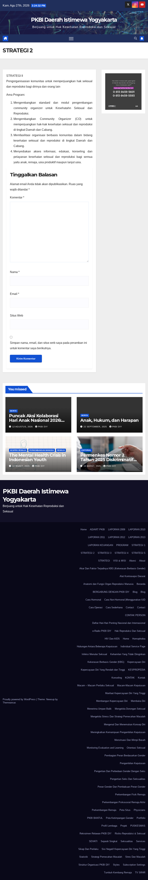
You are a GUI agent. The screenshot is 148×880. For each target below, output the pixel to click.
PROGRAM (122, 545)
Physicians (139, 810)
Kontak (141, 677)
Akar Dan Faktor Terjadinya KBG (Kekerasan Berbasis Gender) (112, 568)
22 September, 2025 (96, 427)
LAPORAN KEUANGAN (100, 545)
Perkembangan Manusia (41, 450)
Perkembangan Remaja (104, 810)
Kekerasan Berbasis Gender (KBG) (106, 662)
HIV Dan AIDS (112, 638)
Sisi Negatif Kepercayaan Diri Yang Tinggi (123, 849)
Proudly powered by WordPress (19, 699)
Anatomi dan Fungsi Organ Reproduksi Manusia (108, 584)
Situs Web (16, 315)
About (142, 560)
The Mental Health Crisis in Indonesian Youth (37, 457)
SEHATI (93, 841)
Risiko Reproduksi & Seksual (130, 833)
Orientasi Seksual (136, 747)
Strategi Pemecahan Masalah (106, 856)
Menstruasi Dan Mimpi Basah (129, 740)
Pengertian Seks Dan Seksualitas (127, 779)
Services (140, 841)
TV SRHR (140, 872)
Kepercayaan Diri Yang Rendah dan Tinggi (103, 669)
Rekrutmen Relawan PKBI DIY (96, 833)
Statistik (83, 856)
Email (14, 293)
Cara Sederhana (114, 607)
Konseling (117, 677)
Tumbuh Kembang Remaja (118, 872)
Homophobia (138, 638)
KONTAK (130, 677)
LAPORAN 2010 (136, 529)
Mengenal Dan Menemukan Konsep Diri (124, 724)
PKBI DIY (43, 427)
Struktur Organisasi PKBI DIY (94, 864)
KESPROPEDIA (136, 669)
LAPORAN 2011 (96, 537)
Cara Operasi (96, 607)
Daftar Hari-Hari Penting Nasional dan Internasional (118, 623)
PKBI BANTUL (95, 818)
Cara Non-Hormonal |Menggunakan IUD (124, 599)
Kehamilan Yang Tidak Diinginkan (127, 654)
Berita (13, 411)
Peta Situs (124, 810)
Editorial (86, 450)
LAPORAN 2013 (136, 537)
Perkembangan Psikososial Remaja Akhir (123, 802)
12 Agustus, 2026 (22, 427)
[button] (135, 38)
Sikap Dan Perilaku (88, 849)
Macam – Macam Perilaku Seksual (95, 685)
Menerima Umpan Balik (99, 708)
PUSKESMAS (137, 825)
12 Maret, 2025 (21, 466)
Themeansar (9, 702)
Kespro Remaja (18, 450)
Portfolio (141, 818)
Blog (135, 592)
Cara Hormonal (93, 599)
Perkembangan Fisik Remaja (130, 794)
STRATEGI (104, 560)
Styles (116, 864)
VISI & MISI (119, 560)
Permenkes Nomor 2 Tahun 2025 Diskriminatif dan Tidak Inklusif (106, 459)
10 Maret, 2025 (93, 466)
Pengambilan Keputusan (132, 763)
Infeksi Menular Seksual (94, 654)
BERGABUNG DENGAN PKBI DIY (111, 592)
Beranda (141, 584)
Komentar (17, 197)
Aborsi (132, 560)
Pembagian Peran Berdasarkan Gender (125, 755)
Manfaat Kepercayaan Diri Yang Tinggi (125, 693)
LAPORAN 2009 (116, 529)
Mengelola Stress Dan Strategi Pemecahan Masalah (118, 716)
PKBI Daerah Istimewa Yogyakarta (74, 19)
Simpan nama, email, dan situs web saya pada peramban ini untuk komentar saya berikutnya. (48, 345)
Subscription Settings (134, 864)
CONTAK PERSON (135, 615)
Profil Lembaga (109, 825)
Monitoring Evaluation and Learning (105, 747)
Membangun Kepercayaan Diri (112, 701)
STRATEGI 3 (104, 553)
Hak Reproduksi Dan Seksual (130, 631)
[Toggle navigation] (71, 38)
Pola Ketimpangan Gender (119, 818)
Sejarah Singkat (109, 841)
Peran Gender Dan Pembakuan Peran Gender (121, 786)
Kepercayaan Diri (136, 662)
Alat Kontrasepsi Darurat (132, 576)
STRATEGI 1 (138, 545)
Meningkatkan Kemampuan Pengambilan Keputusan (118, 732)
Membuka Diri (138, 701)
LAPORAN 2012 (116, 537)
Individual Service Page (133, 646)
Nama (14, 272)
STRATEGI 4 (121, 553)
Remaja (61, 450)
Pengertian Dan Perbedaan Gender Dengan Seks (119, 771)
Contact (130, 607)
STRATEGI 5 (138, 553)
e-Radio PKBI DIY (101, 631)
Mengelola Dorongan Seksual (130, 708)
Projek (123, 825)
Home (83, 529)
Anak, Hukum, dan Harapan (109, 420)
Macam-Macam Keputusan (131, 685)
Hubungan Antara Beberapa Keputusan (97, 646)
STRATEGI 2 (87, 553)
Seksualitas (127, 841)
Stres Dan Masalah (135, 856)
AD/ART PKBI (97, 529)
